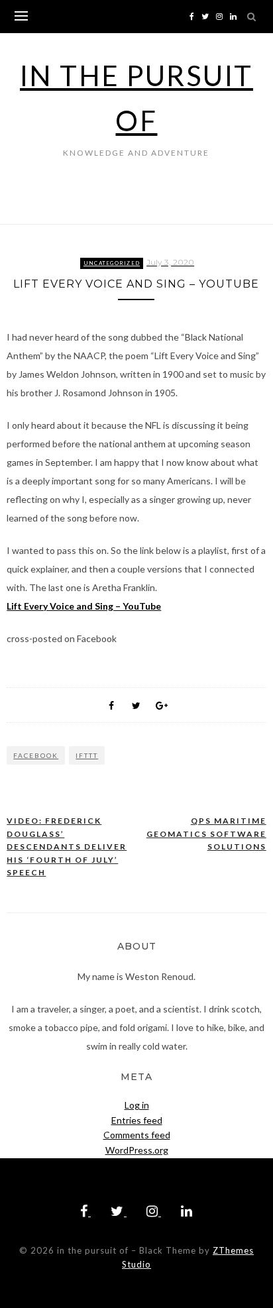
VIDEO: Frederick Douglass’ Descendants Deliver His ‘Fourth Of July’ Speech (67, 846)
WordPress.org (136, 1150)
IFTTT (87, 755)
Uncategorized (111, 263)
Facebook (35, 755)
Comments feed (136, 1134)
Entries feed (136, 1120)
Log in (137, 1105)
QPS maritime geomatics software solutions (206, 833)
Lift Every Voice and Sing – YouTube (84, 606)
